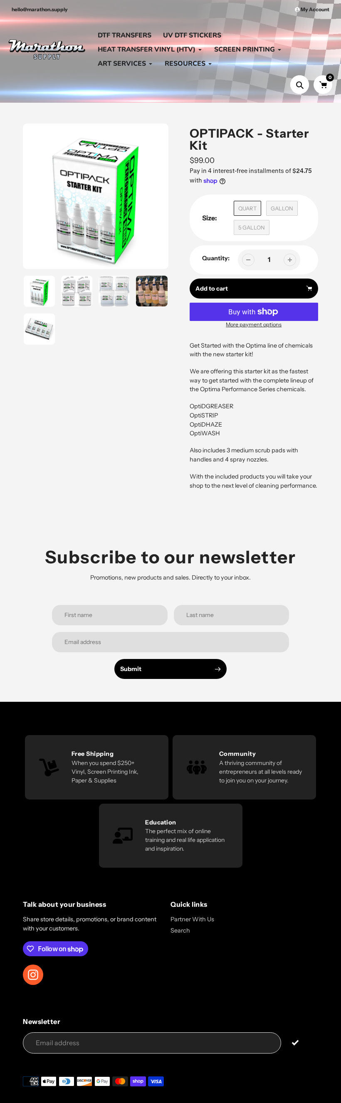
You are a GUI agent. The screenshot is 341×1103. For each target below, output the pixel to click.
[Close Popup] (305, 461)
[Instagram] (243, 630)
